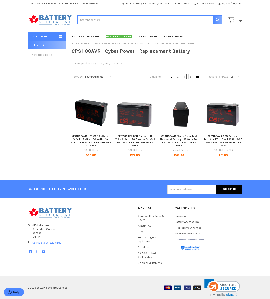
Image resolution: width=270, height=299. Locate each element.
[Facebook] (30, 252)
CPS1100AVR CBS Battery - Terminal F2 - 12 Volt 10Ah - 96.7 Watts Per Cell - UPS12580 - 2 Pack (223, 141)
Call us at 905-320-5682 (46, 242)
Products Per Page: (217, 76)
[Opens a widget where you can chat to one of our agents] (14, 292)
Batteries (180, 216)
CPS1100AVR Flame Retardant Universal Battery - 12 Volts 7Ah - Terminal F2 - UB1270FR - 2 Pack (179, 141)
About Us (143, 247)
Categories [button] (39, 36)
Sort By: (78, 76)
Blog (140, 231)
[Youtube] (43, 252)
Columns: (155, 76)
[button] (222, 287)
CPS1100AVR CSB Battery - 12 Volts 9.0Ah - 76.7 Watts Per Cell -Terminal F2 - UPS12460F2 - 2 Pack (135, 141)
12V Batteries (148, 36)
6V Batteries (173, 36)
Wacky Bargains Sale (187, 233)
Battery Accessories (187, 221)
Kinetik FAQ (144, 225)
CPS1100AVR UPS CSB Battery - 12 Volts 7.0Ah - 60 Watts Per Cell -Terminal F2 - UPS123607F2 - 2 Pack (91, 141)
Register (237, 3)
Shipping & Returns (150, 262)
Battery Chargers (86, 36)
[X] (37, 252)
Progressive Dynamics (188, 227)
